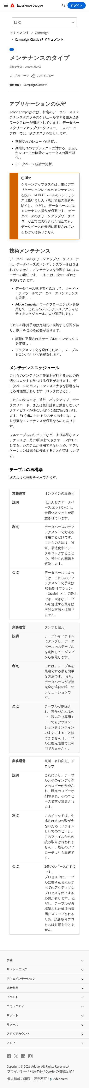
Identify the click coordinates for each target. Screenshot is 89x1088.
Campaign (42, 33)
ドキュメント (19, 33)
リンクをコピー (45, 75)
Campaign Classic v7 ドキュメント (39, 39)
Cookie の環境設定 (59, 1071)
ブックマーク (21, 75)
